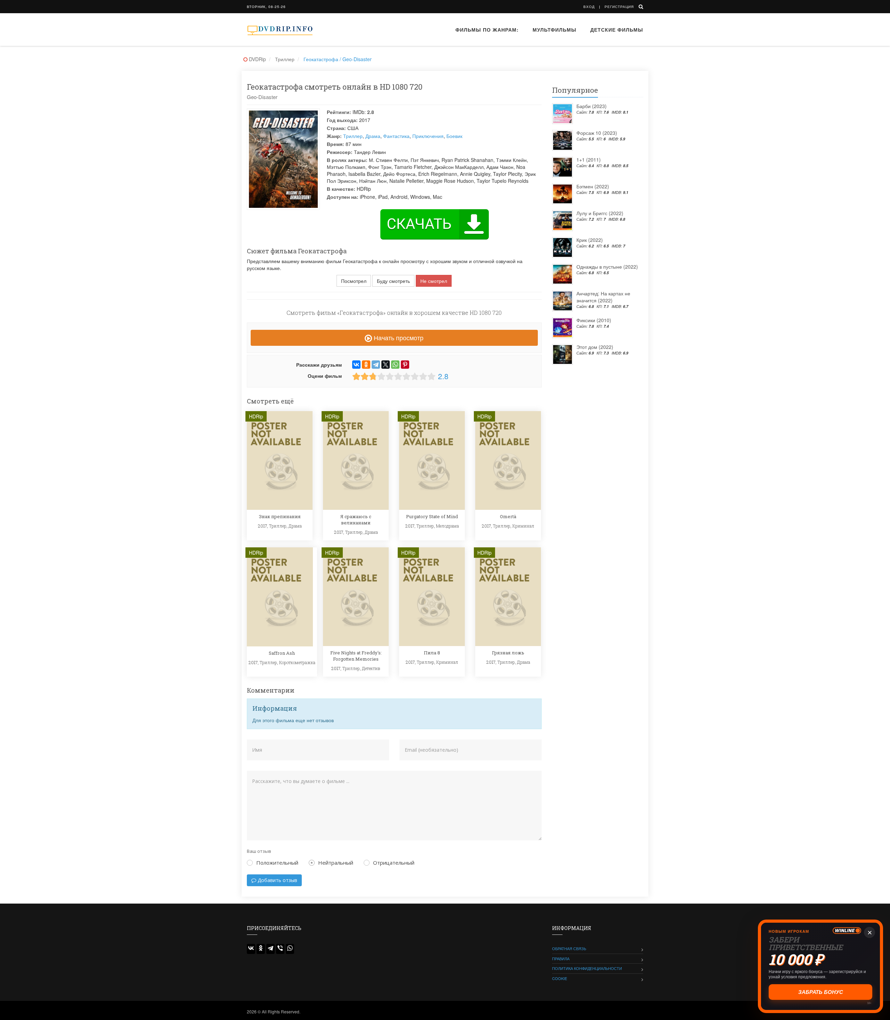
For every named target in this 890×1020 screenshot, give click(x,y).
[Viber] (280, 949)
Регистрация (619, 6)
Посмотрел (353, 280)
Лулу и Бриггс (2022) (599, 213)
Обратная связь (569, 948)
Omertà (508, 516)
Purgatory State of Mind (432, 516)
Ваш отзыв (259, 851)
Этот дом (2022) (594, 346)
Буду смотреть (393, 280)
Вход (589, 6)
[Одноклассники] (366, 364)
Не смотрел (433, 280)
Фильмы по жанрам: (487, 29)
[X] (385, 364)
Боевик (454, 135)
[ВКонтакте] (356, 364)
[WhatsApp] (395, 364)
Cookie (559, 978)
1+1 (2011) (588, 159)
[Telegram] (376, 364)
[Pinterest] (405, 364)
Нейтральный (335, 862)
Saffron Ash (282, 653)
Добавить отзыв (276, 880)
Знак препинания (280, 516)
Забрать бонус (820, 992)
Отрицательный (393, 862)
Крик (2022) (589, 239)
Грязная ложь (508, 653)
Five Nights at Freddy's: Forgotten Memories (356, 656)
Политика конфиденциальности (587, 968)
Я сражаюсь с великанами (355, 519)
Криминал (523, 526)
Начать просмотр (397, 337)
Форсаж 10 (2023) (596, 132)
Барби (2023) (591, 106)
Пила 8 (432, 653)
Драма (372, 135)
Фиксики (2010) (593, 320)
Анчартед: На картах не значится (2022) (603, 297)
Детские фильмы (616, 29)
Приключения (428, 135)
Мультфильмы (554, 29)
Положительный (277, 862)
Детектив (371, 668)
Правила (560, 958)
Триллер (353, 135)
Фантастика (396, 135)
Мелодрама (447, 526)
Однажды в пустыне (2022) (607, 266)
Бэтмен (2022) (592, 186)
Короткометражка (297, 662)
